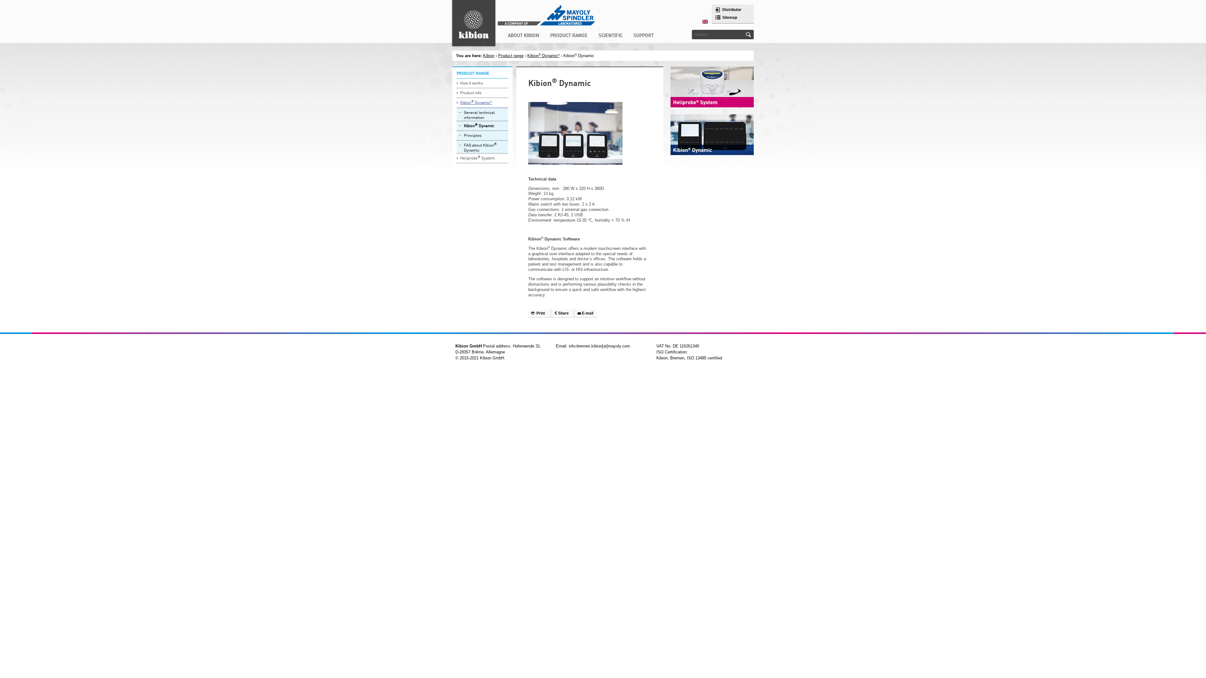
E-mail (587, 313)
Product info (470, 93)
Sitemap (729, 17)
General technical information (479, 115)
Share (563, 313)
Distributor (732, 10)
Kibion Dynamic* (543, 55)
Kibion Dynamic (479, 125)
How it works (471, 83)
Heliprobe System (477, 158)
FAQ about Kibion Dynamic (480, 148)
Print (540, 313)
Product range (511, 55)
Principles (472, 136)
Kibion (488, 55)
